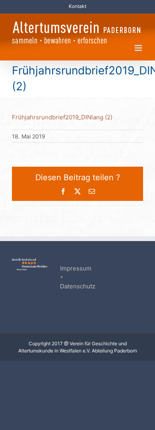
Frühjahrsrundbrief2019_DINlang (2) (62, 117)
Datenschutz (77, 286)
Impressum (75, 268)
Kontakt (77, 6)
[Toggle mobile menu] (139, 48)
